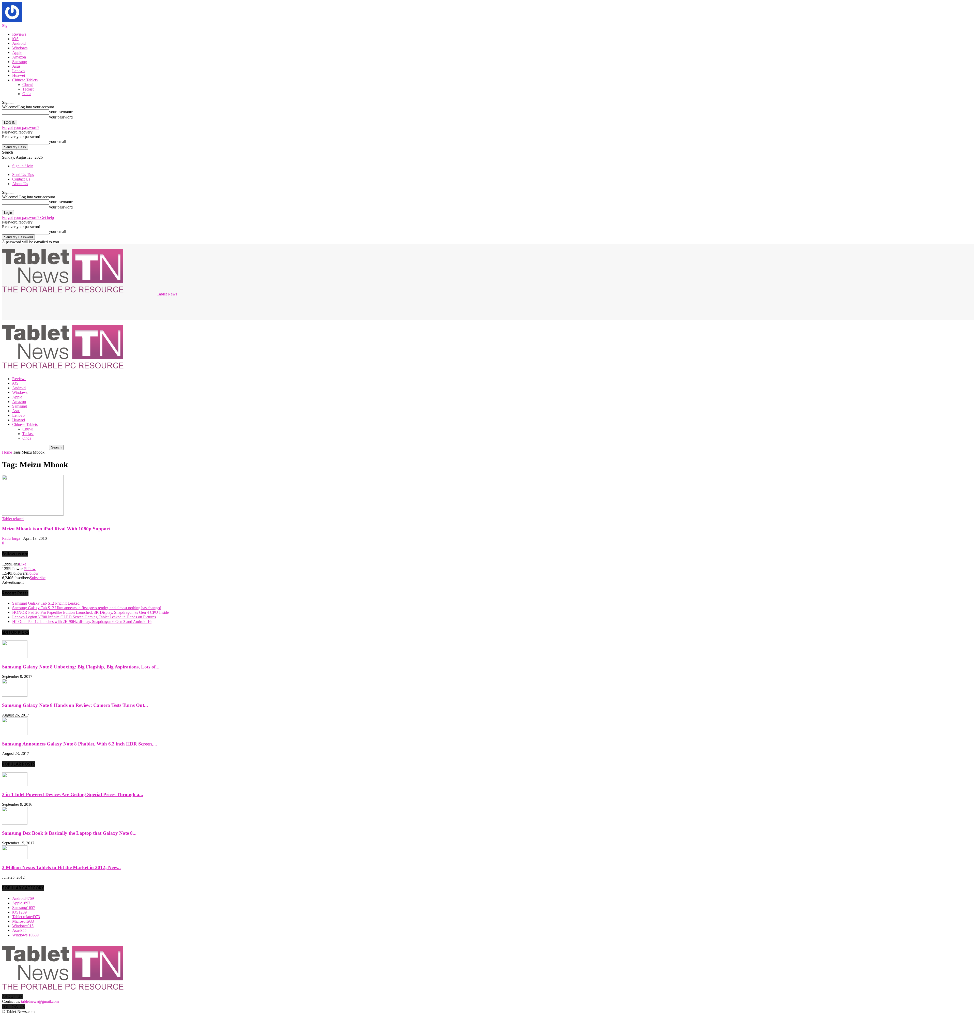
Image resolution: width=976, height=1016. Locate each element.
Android (19, 43)
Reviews (19, 34)
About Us (20, 184)
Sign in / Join (22, 166)
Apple (17, 52)
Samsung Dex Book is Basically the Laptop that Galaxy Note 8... (69, 833)
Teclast (28, 89)
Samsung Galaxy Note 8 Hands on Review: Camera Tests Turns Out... (75, 705)
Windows (19, 48)
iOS (15, 39)
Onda (26, 94)
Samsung (19, 61)
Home (7, 452)
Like (22, 564)
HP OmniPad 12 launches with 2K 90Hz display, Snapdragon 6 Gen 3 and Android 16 (81, 621)
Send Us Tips (23, 174)
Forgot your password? (20, 127)
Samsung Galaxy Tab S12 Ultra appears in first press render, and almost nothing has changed (86, 608)
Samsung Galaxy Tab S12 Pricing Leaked (46, 603)
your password (61, 117)
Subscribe (37, 578)
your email (57, 141)
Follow (30, 568)
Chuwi (27, 84)
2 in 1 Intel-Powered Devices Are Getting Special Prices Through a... (72, 794)
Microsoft (23, 921)
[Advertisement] (94, 307)
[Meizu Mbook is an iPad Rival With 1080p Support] (33, 514)
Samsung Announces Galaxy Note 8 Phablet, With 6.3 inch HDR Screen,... (79, 743)
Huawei (18, 75)
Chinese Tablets (25, 80)
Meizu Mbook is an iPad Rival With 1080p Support (56, 528)
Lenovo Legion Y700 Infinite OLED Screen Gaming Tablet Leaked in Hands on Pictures (84, 617)
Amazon (19, 57)
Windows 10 (25, 935)
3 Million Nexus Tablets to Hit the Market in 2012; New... (61, 867)
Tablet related (13, 519)
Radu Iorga (11, 538)
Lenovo (18, 71)
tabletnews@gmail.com (40, 1001)
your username (61, 112)
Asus (16, 66)
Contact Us (21, 179)
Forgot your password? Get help (28, 217)
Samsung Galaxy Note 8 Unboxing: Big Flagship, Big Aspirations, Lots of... (80, 666)
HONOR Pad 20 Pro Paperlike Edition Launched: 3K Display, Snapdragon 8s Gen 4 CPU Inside (90, 612)
